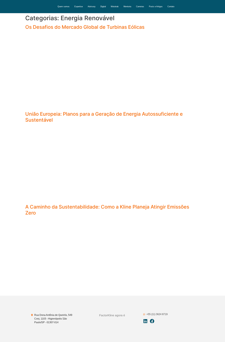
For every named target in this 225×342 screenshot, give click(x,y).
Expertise (78, 6)
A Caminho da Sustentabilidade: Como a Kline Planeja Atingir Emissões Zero (107, 210)
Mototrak (115, 6)
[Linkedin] (145, 321)
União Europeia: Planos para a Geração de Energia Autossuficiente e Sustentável (104, 117)
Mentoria (127, 6)
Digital (103, 6)
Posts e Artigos (156, 6)
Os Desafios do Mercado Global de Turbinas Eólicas (84, 27)
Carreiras (140, 6)
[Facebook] (152, 321)
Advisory (92, 6)
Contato (170, 6)
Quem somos (63, 6)
